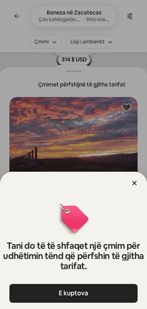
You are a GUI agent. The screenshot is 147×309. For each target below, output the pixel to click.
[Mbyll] (134, 183)
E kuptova (73, 293)
